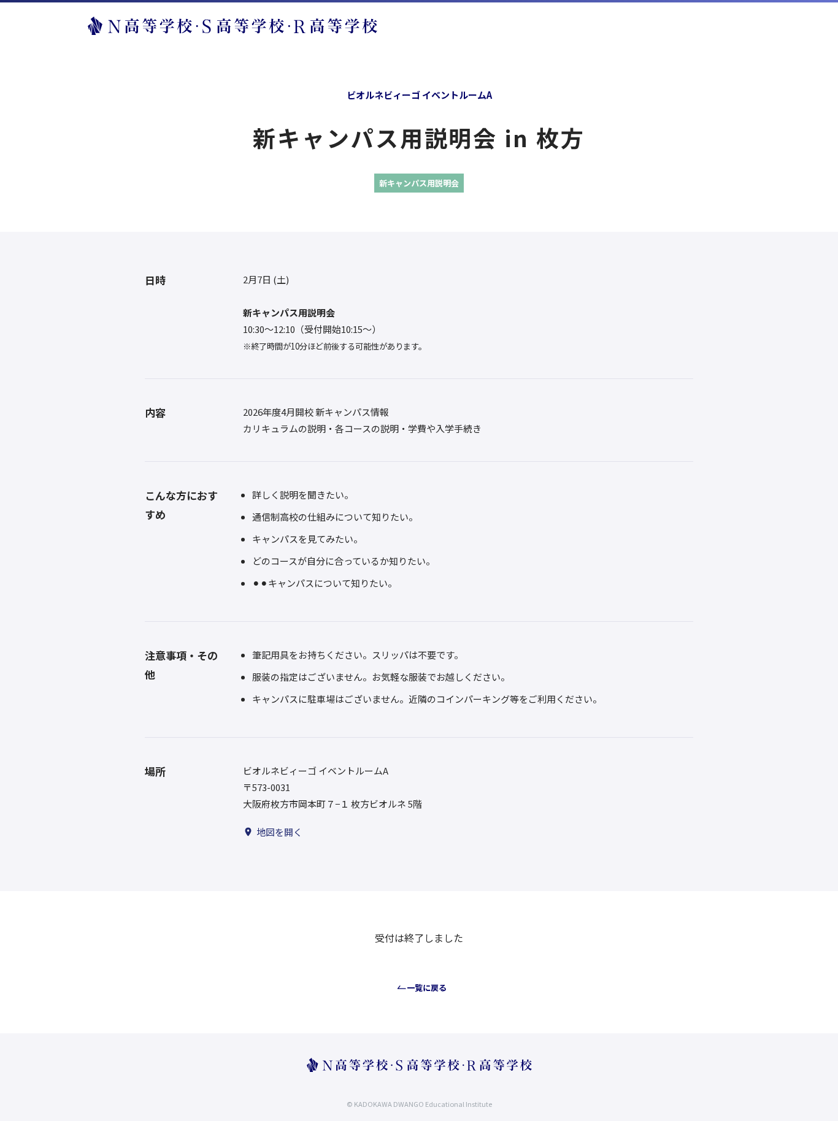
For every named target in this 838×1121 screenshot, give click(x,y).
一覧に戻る (427, 987)
